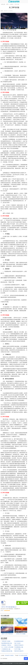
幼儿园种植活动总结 (19, 641)
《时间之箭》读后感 (5, 641)
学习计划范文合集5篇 (22, 655)
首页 (7, 4)
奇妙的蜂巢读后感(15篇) (6, 643)
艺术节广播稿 (17, 649)
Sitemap (24, 663)
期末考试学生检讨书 (19, 651)
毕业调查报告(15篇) (19, 647)
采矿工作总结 (17, 643)
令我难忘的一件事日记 (6, 645)
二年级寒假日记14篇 (5, 649)
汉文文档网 (10, 663)
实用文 (11, 4)
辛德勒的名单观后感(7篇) (6, 651)
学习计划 (17, 4)
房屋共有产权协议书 (19, 645)
